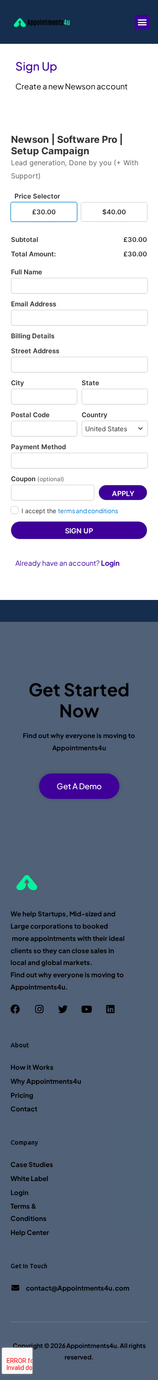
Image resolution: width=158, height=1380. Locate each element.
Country (95, 415)
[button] (142, 22)
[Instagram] (39, 1009)
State (90, 383)
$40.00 (114, 212)
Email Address (33, 304)
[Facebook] (15, 1009)
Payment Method (38, 447)
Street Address (35, 351)
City (17, 383)
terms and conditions (88, 510)
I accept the (70, 510)
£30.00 (44, 212)
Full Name (26, 272)
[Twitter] (63, 1009)
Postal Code (30, 415)
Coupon (37, 479)
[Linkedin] (110, 1009)
